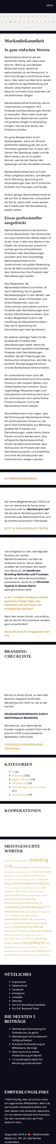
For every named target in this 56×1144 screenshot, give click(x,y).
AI (13, 771)
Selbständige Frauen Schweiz (29, 787)
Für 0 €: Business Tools (25, 1008)
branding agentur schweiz (27, 867)
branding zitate (14, 876)
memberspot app (16, 911)
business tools (30, 875)
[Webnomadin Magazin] (15, 5)
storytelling (33, 943)
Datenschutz (19, 985)
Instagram (18, 993)
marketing (14, 907)
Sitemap (17, 1001)
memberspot (37, 907)
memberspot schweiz (18, 919)
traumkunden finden (13, 951)
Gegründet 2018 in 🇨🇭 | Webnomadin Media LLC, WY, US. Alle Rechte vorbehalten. (26, 1138)
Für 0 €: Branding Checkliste (28, 1004)
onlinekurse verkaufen (17, 930)
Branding (17, 775)
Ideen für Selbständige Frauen (36, 895)
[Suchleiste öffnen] (35, 5)
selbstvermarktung (16, 935)
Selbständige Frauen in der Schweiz (19, 939)
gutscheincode (13, 895)
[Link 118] (28, 1083)
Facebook (17, 989)
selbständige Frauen (34, 935)
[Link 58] (28, 830)
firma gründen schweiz (31, 888)
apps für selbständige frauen (16, 861)
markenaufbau (33, 902)
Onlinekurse (19, 783)
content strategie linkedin (26, 880)
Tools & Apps (19, 794)
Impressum (19, 982)
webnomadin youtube (25, 955)
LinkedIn (17, 997)
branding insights (24, 872)
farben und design (12, 888)
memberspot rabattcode (24, 915)
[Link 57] (20, 822)
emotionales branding (32, 883)
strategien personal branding (26, 947)
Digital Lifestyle (21, 779)
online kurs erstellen (28, 927)
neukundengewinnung (27, 923)
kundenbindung (14, 899)
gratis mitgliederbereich (34, 892)
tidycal (43, 947)
